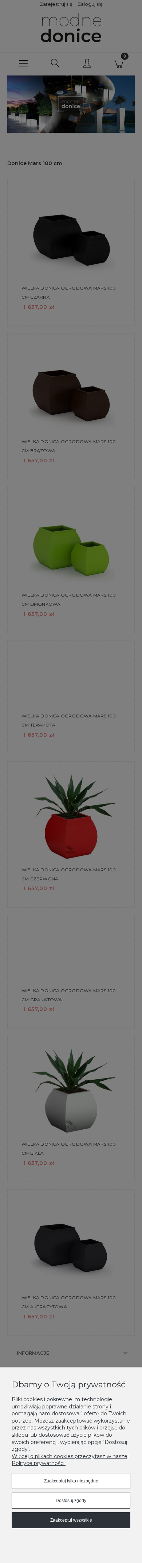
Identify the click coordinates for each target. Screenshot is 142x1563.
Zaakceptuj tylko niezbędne (71, 1481)
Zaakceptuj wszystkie (71, 1520)
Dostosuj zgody (71, 1500)
